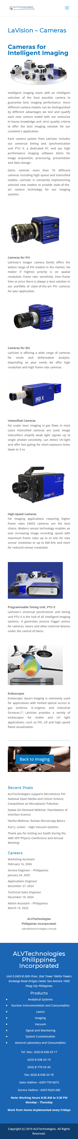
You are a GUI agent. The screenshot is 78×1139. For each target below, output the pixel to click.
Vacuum (40, 1024)
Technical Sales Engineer (24, 892)
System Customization (40, 1036)
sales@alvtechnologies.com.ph (39, 928)
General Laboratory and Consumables (40, 1043)
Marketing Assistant (21, 859)
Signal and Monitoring (40, 1030)
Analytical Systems (40, 999)
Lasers (40, 1012)
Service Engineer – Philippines (28, 870)
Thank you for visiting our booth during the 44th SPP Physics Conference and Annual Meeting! (37, 838)
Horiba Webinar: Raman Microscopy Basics (36, 821)
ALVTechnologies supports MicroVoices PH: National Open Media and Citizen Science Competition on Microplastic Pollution (37, 799)
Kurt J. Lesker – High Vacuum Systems (33, 827)
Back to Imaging (35, 759)
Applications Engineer (22, 881)
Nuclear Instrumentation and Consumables (40, 1005)
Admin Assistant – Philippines (28, 903)
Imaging (40, 1018)
